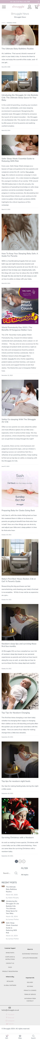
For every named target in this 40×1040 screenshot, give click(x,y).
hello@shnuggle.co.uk (10, 1010)
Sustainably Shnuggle (30, 954)
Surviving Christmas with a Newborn (18, 837)
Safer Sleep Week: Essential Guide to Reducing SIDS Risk (18, 159)
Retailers (10, 981)
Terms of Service (30, 994)
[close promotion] (38, 1)
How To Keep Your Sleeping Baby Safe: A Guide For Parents (20, 254)
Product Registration (10, 971)
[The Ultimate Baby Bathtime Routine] (3, 886)
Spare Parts (10, 953)
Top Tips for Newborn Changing (16, 712)
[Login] (29, 7)
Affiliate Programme (30, 958)
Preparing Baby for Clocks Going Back (18, 510)
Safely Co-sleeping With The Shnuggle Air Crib (19, 420)
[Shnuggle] (18, 6)
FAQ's (10, 967)
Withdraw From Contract (30, 1000)
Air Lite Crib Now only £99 (20, 2)
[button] (16, 873)
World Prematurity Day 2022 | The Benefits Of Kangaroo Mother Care (17, 328)
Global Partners (10, 985)
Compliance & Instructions (10, 958)
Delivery (30, 982)
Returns (30, 986)
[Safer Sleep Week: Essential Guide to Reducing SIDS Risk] (3, 922)
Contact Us (10, 963)
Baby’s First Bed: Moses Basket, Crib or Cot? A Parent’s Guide (19, 580)
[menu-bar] (5, 7)
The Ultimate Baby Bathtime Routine (18, 48)
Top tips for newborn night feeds (16, 781)
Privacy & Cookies (30, 990)
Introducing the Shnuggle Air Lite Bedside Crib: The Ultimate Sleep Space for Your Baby (20, 97)
